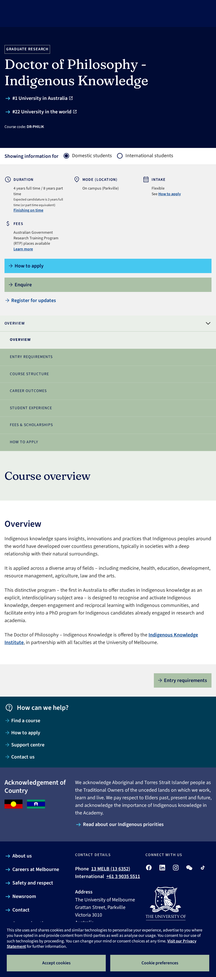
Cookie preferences (159, 963)
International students (149, 155)
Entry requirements (31, 357)
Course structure (29, 374)
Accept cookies (56, 963)
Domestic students (92, 155)
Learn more (23, 249)
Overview (20, 340)
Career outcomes (28, 391)
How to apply (169, 194)
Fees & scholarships (31, 425)
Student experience (31, 408)
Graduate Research (27, 49)
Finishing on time (28, 210)
